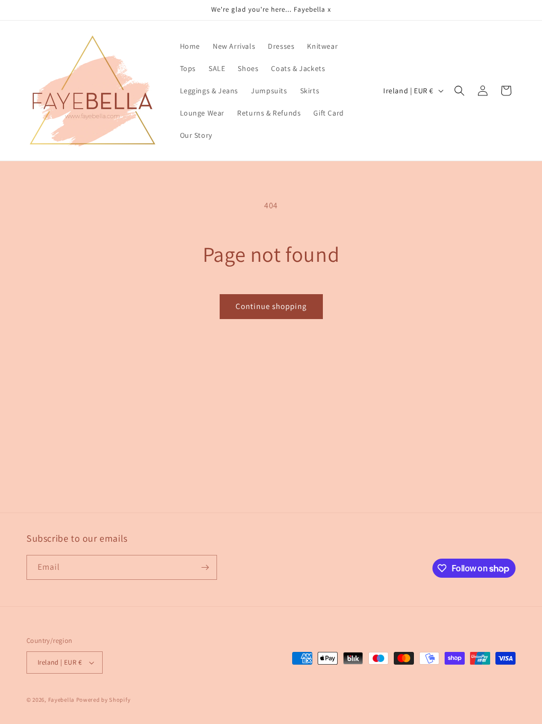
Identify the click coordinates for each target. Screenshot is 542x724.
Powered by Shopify (103, 699)
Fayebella (61, 699)
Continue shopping (271, 306)
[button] (459, 90)
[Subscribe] (204, 567)
